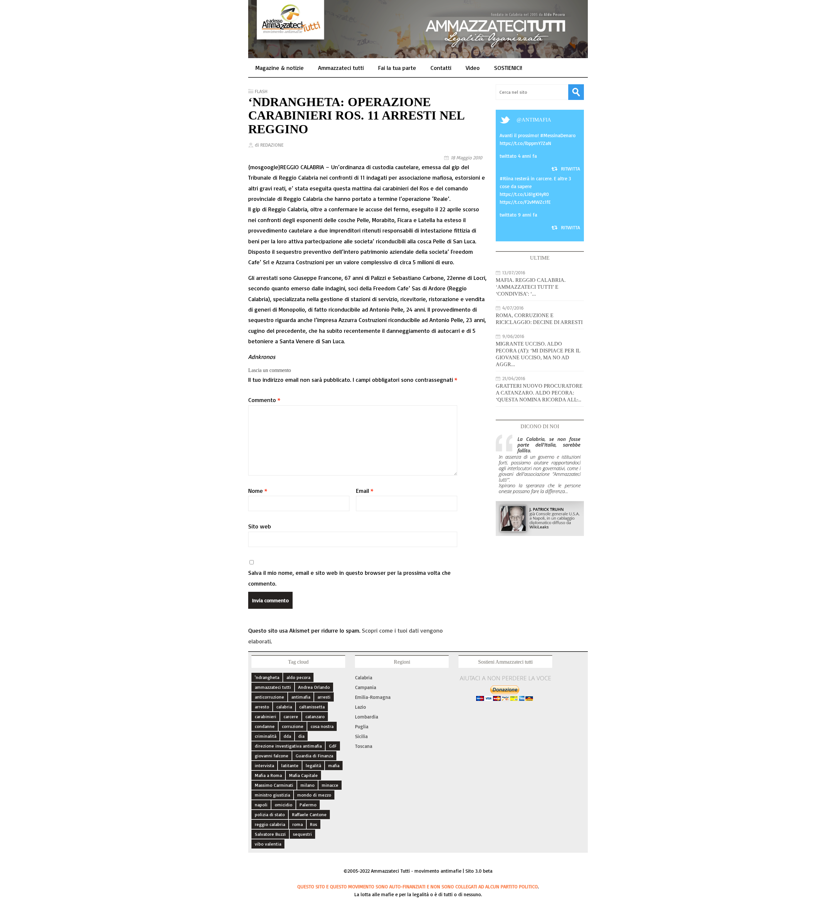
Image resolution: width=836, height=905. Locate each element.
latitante (289, 765)
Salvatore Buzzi (270, 834)
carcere (290, 716)
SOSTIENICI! (508, 67)
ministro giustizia (272, 795)
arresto (262, 706)
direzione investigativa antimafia (288, 746)
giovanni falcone (271, 755)
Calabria (363, 677)
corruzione (292, 726)
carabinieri (265, 716)
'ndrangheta (267, 677)
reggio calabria (270, 824)
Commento (264, 399)
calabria (284, 706)
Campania (365, 687)
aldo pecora (298, 677)
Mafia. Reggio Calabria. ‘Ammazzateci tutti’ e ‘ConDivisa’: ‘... (531, 287)
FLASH (261, 91)
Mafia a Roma (268, 775)
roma (297, 824)
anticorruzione (269, 697)
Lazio (360, 707)
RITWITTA (570, 169)
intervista (264, 765)
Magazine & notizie (279, 67)
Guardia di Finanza (314, 755)
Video (473, 67)
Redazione (271, 145)
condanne (265, 726)
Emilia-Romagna (373, 697)
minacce (330, 785)
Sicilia (361, 736)
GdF (333, 746)
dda (287, 736)
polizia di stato (270, 814)
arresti (323, 697)
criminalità (265, 736)
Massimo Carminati (274, 785)
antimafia (536, 119)
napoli (261, 804)
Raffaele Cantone (309, 814)
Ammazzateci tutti (341, 67)
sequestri (302, 834)
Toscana (363, 746)
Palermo (307, 804)
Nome (257, 490)
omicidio (283, 804)
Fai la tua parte (397, 67)
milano (307, 785)
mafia (333, 765)
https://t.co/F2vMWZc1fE (525, 202)
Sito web (259, 526)
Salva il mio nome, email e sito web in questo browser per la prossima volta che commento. (349, 578)
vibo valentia (268, 844)
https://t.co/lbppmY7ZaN (525, 143)
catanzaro (315, 716)
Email (364, 490)
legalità (313, 765)
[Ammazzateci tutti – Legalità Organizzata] (418, 51)
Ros (313, 824)
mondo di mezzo (314, 795)
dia (301, 736)
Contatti (440, 67)
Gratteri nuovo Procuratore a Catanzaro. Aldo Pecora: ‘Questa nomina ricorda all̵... (539, 392)
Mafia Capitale (303, 775)
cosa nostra (322, 726)
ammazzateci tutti (273, 687)
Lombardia (366, 717)
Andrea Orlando (314, 687)
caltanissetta (312, 706)
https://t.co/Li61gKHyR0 (524, 194)
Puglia (361, 726)
